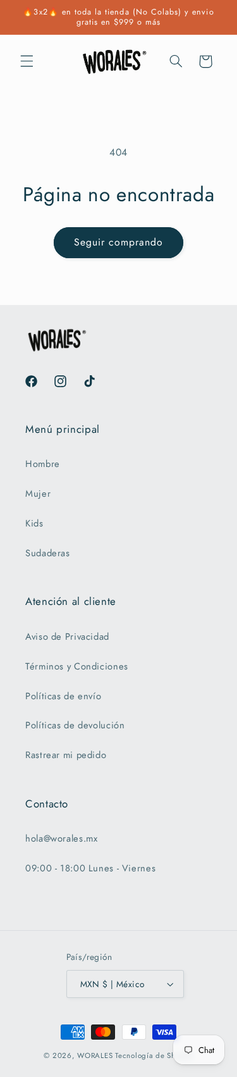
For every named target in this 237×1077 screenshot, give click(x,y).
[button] (26, 61)
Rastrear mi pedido (65, 755)
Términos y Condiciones (76, 666)
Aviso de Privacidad (67, 637)
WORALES (94, 1055)
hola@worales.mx (61, 838)
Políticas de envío (63, 696)
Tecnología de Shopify (154, 1055)
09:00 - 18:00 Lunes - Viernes (90, 868)
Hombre (42, 464)
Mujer (38, 494)
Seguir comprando (119, 242)
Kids (34, 523)
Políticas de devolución (75, 725)
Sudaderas (47, 553)
